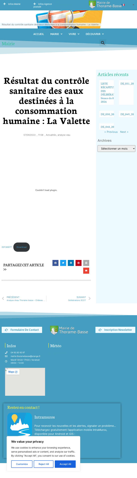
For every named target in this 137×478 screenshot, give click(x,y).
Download (22, 247)
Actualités (51, 134)
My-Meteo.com (58, 353)
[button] (15, 4)
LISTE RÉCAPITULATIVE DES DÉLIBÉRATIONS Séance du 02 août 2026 (112, 92)
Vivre (72, 34)
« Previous (111, 131)
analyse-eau (64, 134)
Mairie (54, 34)
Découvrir (93, 34)
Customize (22, 464)
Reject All (44, 464)
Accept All (65, 464)
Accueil (38, 34)
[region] (43, 453)
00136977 (7, 247)
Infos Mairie (14, 4)
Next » (124, 131)
